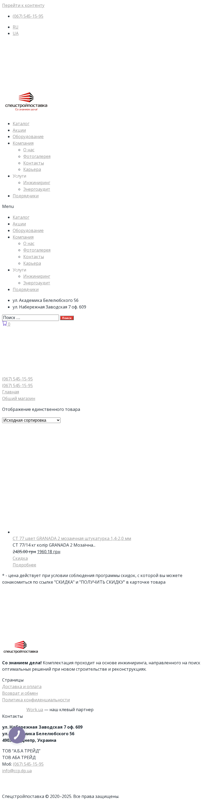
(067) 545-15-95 (28, 764)
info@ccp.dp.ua (17, 771)
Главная (10, 392)
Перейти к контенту (23, 5)
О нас (28, 150)
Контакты (33, 163)
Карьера (32, 169)
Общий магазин (18, 398)
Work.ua (34, 709)
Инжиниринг (36, 182)
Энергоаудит (36, 189)
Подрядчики (26, 196)
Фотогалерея (36, 156)
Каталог (21, 123)
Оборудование (28, 136)
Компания (23, 143)
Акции (19, 130)
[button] (101, 206)
